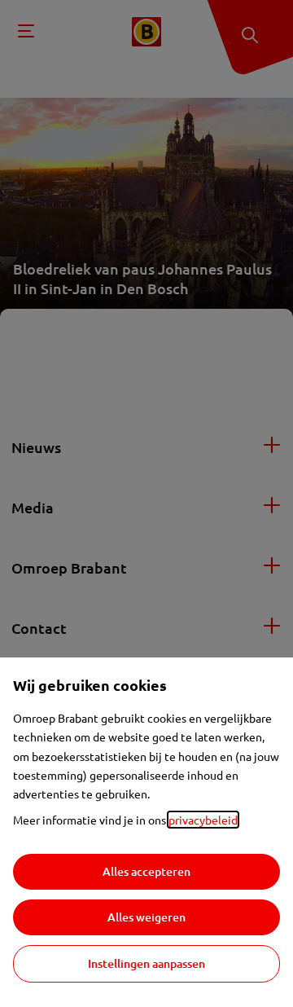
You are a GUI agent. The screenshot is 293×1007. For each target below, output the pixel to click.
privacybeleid (203, 819)
